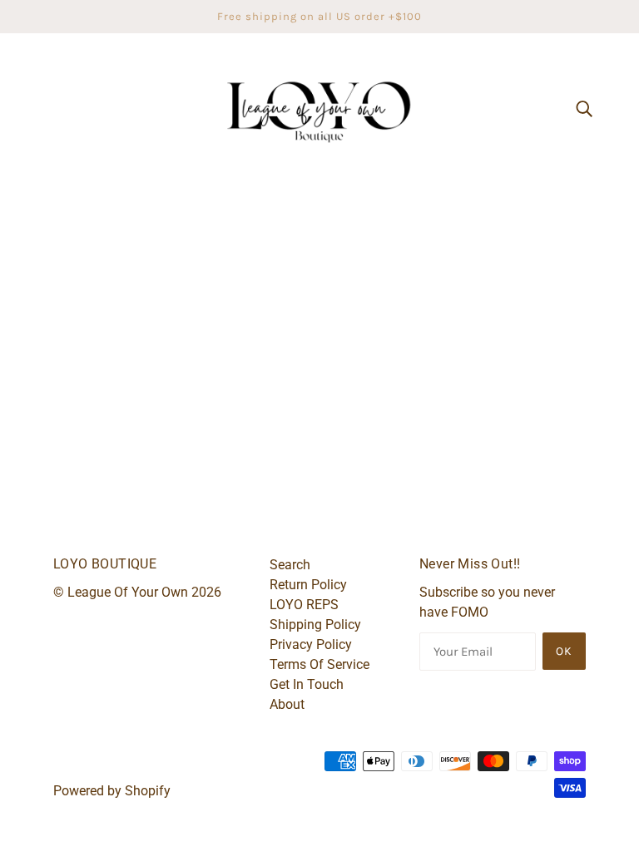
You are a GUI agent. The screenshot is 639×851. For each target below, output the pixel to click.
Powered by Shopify (112, 791)
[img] (584, 108)
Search (290, 565)
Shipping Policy (315, 624)
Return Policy (308, 585)
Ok (564, 651)
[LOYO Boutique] (319, 107)
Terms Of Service (319, 664)
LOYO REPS (304, 604)
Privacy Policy (311, 644)
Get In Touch (307, 684)
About (287, 704)
